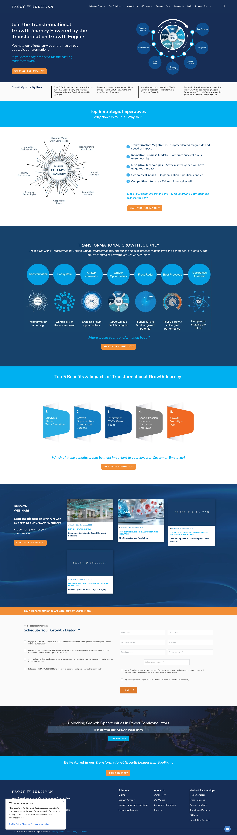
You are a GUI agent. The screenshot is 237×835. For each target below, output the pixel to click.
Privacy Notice (58, 831)
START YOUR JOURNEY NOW (29, 71)
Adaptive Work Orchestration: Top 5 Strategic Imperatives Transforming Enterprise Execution (158, 90)
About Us (131, 6)
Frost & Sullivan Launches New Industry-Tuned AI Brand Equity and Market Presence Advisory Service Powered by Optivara (73, 91)
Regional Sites (201, 6)
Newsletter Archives (200, 820)
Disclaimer (83, 831)
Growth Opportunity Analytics (133, 805)
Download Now (118, 738)
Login (189, 6)
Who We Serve (96, 6)
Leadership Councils (128, 810)
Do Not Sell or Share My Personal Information (29, 824)
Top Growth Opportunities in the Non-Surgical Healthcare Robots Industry (118, 723)
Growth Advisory (127, 799)
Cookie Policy (71, 831)
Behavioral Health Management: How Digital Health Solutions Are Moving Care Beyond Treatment (115, 90)
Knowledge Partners (200, 810)
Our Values (159, 799)
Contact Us (179, 6)
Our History (160, 794)
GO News (145, 6)
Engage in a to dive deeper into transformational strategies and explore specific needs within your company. (69, 643)
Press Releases (197, 799)
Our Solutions (115, 6)
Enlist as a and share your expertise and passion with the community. (65, 669)
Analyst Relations (198, 805)
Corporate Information (165, 805)
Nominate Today (118, 772)
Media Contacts (197, 794)
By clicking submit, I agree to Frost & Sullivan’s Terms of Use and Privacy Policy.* (157, 680)
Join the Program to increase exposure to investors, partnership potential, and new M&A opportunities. (71, 660)
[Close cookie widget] (63, 801)
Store (168, 6)
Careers (159, 6)
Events (122, 794)
